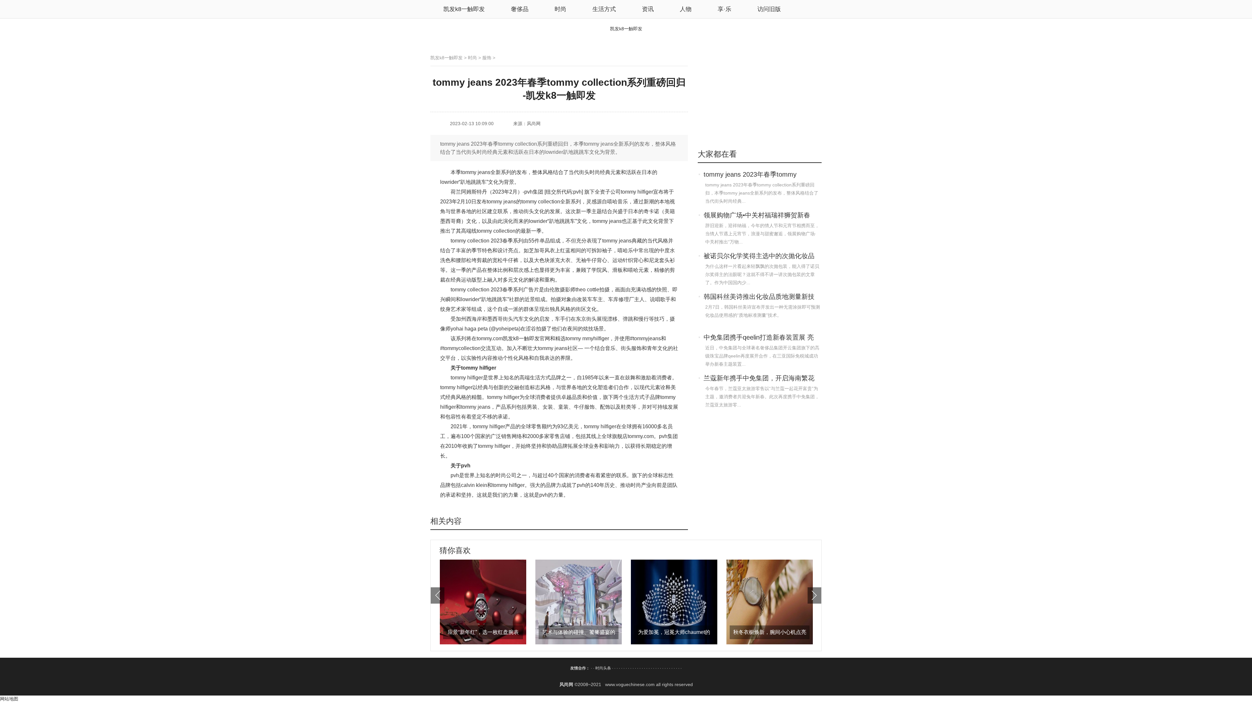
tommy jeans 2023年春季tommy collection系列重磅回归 (750, 175)
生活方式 (604, 9)
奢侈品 (520, 9)
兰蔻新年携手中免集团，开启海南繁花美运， (759, 378)
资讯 (648, 9)
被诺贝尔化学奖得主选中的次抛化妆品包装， (759, 256)
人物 (686, 9)
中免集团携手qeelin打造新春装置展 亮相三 (759, 338)
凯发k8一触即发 (464, 9)
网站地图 (9, 698)
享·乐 (724, 9)
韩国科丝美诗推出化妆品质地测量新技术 (759, 297)
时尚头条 (603, 668)
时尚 (560, 9)
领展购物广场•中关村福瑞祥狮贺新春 (757, 215)
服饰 (486, 57)
